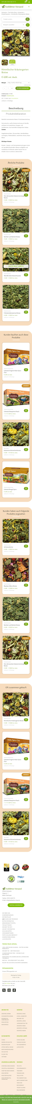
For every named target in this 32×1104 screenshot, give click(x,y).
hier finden (7, 983)
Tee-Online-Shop (12, 12)
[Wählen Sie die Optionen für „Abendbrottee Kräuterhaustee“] (26, 274)
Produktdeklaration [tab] (16, 113)
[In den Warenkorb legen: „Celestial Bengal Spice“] (26, 488)
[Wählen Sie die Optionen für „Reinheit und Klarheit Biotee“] (26, 235)
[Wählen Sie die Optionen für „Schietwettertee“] (26, 546)
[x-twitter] (4, 990)
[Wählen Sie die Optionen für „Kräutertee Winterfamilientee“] (26, 449)
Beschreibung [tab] (16, 108)
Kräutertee (21, 12)
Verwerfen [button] (16, 1101)
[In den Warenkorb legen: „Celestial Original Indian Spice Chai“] (26, 369)
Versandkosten (14, 98)
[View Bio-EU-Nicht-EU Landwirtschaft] (12, 62)
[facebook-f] (14, 990)
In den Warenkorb (23, 88)
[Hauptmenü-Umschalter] (28, 6)
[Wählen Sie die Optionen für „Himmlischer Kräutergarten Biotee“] (26, 719)
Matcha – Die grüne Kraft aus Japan (13, 960)
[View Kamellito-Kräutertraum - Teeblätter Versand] (5, 62)
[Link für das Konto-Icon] (29, 2)
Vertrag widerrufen (16, 905)
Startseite (4, 12)
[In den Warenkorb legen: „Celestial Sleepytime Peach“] (26, 410)
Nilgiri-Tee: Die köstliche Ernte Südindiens (14, 962)
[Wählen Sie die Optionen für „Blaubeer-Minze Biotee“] (26, 585)
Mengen (4, 82)
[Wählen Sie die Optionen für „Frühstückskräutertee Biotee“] (26, 312)
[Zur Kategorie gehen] (28, 25)
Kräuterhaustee (6, 14)
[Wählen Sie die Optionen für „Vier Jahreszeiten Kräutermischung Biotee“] (26, 195)
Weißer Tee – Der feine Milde (11, 951)
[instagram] (9, 990)
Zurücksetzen (27, 85)
